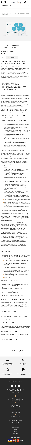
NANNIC (15, 433)
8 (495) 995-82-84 (8, 374)
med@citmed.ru (15, 416)
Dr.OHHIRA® (15, 427)
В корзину (13, 57)
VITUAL (15, 429)
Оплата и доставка (15, 420)
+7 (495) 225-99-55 (15, 410)
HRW (15, 431)
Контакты (15, 422)
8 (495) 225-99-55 (16, 412)
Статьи (15, 425)
